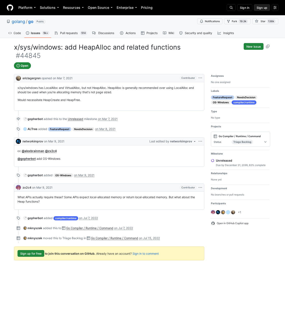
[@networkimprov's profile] (18, 141)
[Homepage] (10, 7)
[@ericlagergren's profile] (18, 77)
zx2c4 (27, 187)
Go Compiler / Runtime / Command (89, 228)
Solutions (47, 7)
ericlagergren (32, 78)
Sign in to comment (145, 253)
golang (18, 21)
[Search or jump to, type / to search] (231, 7)
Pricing (147, 7)
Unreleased (75, 119)
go (30, 21)
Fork (239, 21)
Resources (71, 7)
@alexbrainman (33, 151)
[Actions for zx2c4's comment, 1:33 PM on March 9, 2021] (200, 187)
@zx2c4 (51, 151)
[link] (33, 119)
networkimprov (33, 141)
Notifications (212, 21)
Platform (25, 7)
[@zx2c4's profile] (18, 187)
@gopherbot (27, 158)
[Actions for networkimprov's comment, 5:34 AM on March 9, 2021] (200, 141)
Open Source (98, 7)
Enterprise (125, 7)
